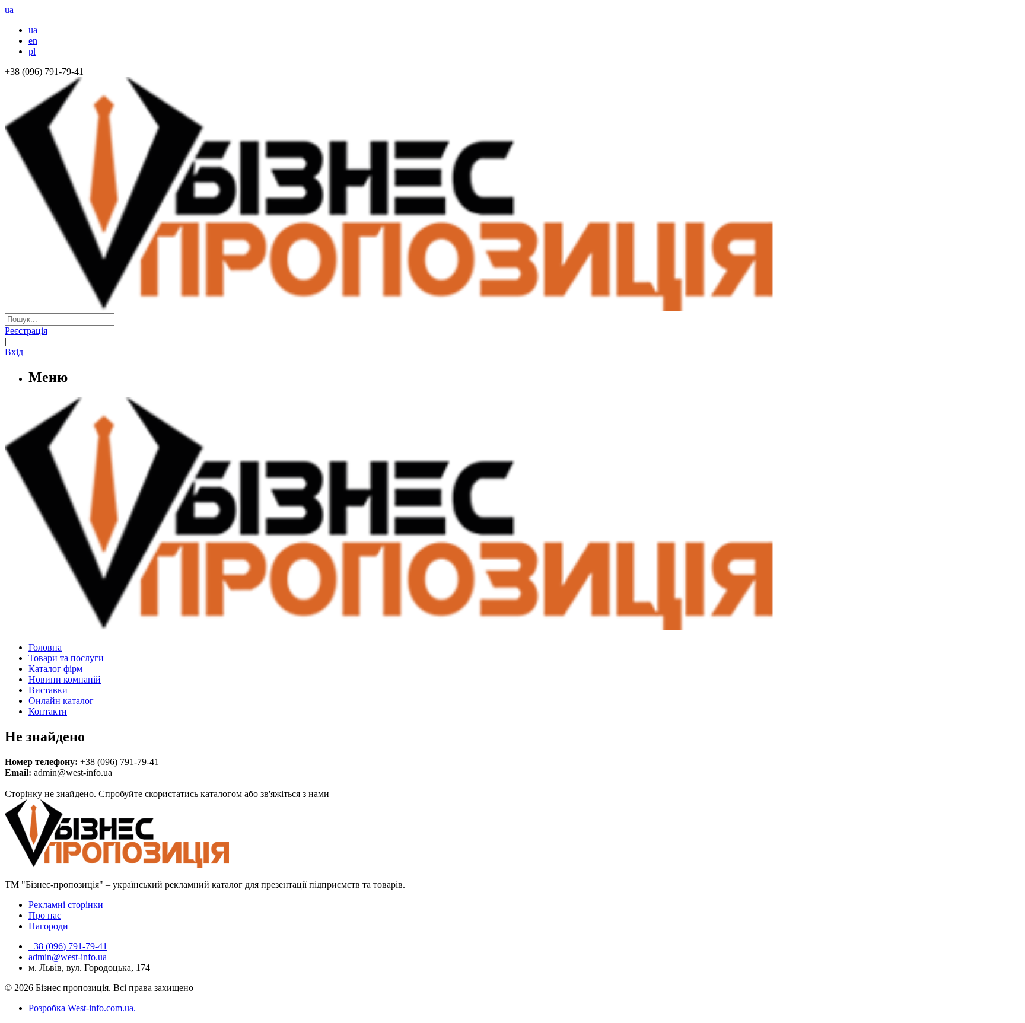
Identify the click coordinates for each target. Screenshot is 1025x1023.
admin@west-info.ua (67, 957)
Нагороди (48, 926)
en (32, 41)
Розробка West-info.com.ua (80, 1008)
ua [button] (9, 10)
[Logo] (153, 864)
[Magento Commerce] (512, 626)
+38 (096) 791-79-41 (67, 946)
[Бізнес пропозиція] (512, 307)
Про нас (44, 915)
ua (32, 30)
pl (32, 51)
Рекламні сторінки (65, 905)
